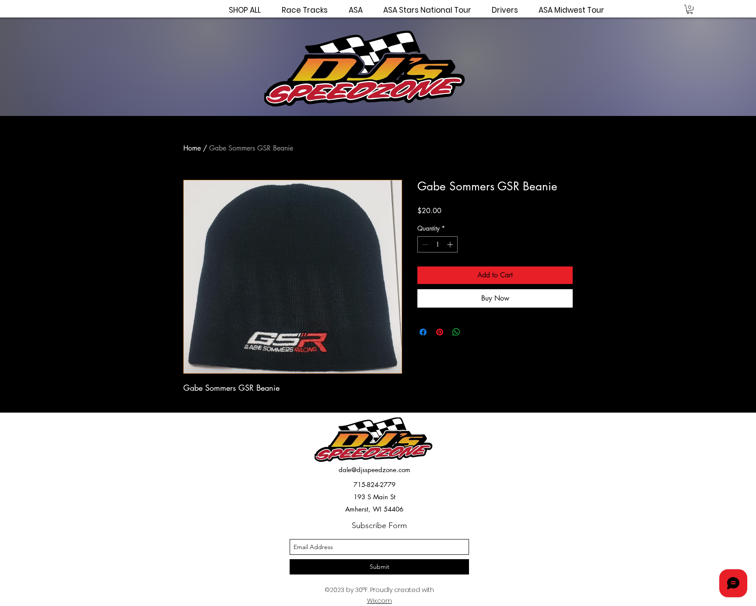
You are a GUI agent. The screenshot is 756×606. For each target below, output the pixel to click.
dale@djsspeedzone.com (374, 470)
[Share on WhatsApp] (456, 332)
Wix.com (379, 600)
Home (192, 148)
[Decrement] (424, 244)
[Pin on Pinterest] (439, 332)
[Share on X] (473, 332)
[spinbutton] (437, 244)
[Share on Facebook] (423, 332)
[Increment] (450, 244)
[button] (689, 9)
